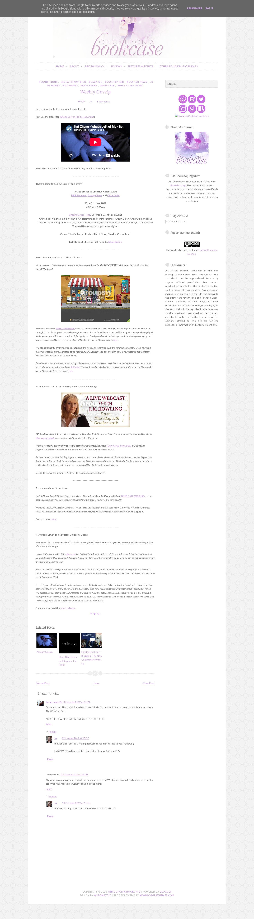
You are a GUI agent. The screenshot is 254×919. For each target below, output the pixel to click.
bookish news (137, 82)
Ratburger (75, 367)
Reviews (116, 66)
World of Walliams (65, 328)
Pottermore (125, 445)
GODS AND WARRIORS (133, 495)
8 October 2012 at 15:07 (75, 738)
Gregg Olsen (95, 195)
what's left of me (130, 85)
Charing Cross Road (79, 214)
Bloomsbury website (45, 437)
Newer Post (42, 683)
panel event (89, 85)
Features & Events (140, 66)
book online (115, 241)
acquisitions (48, 82)
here (115, 340)
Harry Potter (113, 445)
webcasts (107, 85)
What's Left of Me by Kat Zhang (77, 116)
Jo (55, 738)
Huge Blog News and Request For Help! (68, 661)
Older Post (148, 683)
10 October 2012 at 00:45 (74, 774)
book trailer (114, 82)
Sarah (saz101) (54, 701)
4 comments (103, 101)
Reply (49, 724)
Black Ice (71, 554)
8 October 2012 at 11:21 (76, 701)
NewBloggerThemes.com (156, 895)
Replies (53, 731)
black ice (95, 82)
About (74, 66)
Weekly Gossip (95, 92)
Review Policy (95, 66)
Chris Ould (113, 195)
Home (60, 66)
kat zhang (70, 85)
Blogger (166, 891)
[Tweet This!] (95, 613)
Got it (209, 8)
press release (67, 608)
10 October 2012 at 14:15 (76, 803)
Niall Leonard (79, 195)
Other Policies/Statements (178, 66)
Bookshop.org (178, 185)
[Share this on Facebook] (91, 613)
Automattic (102, 895)
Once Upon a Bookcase (124, 891)
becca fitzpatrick (73, 82)
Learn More (194, 8)
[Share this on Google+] (99, 613)
